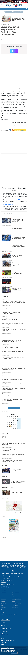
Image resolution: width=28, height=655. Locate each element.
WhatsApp (14, 200)
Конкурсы (4, 631)
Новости (5, 9)
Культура (3, 601)
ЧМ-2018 (3, 612)
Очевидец (3, 607)
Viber (19, 200)
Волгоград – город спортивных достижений (12, 617)
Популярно (6, 433)
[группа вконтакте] (4, 587)
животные (24, 125)
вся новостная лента (14, 408)
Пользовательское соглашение (20, 647)
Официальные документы (7, 584)
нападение (15, 125)
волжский (8, 125)
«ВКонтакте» (20, 203)
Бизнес (2, 597)
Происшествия (5, 24)
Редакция (3, 582)
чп (19, 125)
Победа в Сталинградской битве (9, 614)
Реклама (3, 638)
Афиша (11, 9)
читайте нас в (20, 130)
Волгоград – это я (8, 487)
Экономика (3, 595)
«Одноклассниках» (8, 204)
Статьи (3, 622)
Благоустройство (16, 599)
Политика (3, 592)
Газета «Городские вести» (7, 640)
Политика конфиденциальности (7, 648)
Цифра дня (5, 498)
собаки (25, 127)
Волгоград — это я (6, 628)
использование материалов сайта (8, 651)
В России (5, 538)
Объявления (19, 9)
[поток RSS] (10, 587)
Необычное (15, 607)
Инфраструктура (16, 603)
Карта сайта (4, 642)
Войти (3, 644)
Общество (3, 599)
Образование (15, 597)
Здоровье (3, 603)
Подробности (5, 619)
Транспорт (15, 605)
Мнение (4, 465)
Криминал (15, 595)
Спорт (2, 605)
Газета (4, 517)
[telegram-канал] (1, 587)
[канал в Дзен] (8, 587)
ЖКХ (13, 601)
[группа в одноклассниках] (6, 587)
